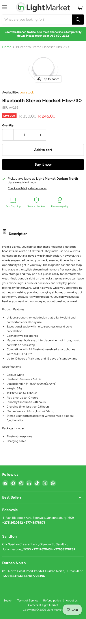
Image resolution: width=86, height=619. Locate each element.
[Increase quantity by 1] (40, 135)
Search (8, 600)
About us (72, 600)
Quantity (8, 125)
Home (6, 47)
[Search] (78, 19)
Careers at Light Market (43, 605)
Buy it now (43, 164)
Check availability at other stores (27, 188)
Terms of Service (27, 600)
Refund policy (52, 600)
